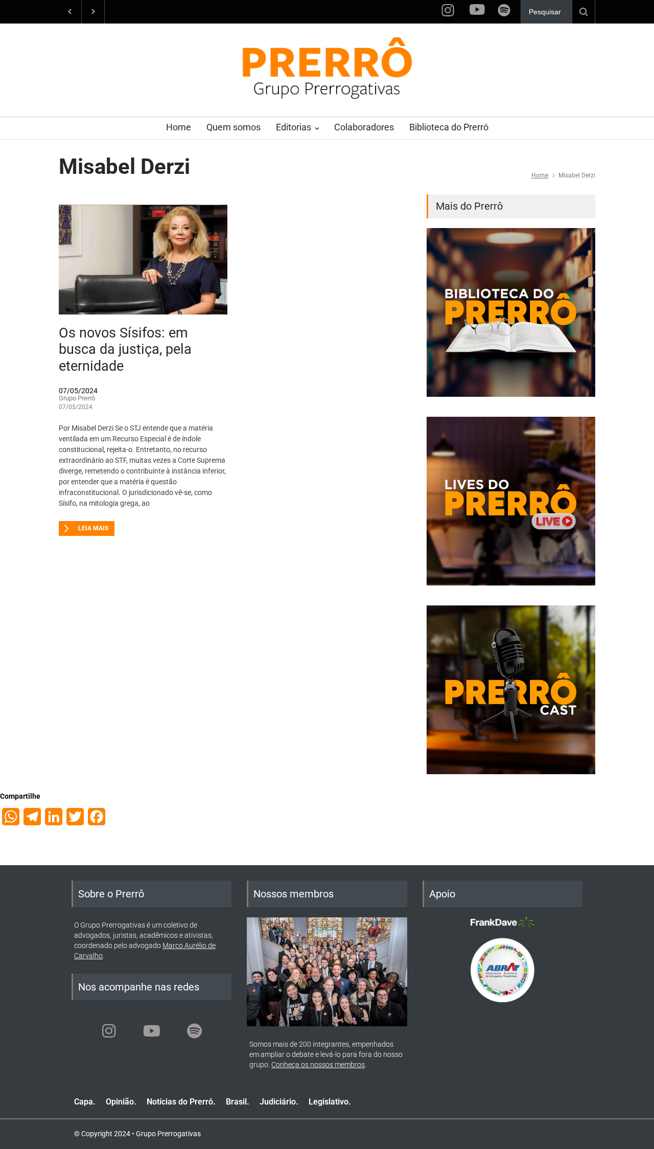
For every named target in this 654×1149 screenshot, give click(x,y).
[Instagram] (109, 1031)
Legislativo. (330, 1102)
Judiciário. (279, 1102)
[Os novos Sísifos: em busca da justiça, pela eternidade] (143, 259)
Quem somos (233, 127)
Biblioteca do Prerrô (448, 127)
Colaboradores (364, 127)
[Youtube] (151, 1031)
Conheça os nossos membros (318, 1065)
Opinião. (121, 1102)
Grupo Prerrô (77, 398)
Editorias (293, 127)
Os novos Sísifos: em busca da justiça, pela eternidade (125, 349)
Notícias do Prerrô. (181, 1102)
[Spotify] (194, 1031)
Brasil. (237, 1102)
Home (178, 127)
